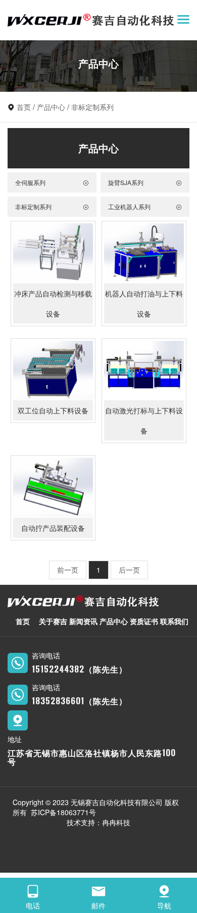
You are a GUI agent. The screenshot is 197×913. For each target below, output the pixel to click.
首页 (24, 107)
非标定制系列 (92, 107)
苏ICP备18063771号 (63, 812)
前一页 (67, 570)
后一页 (129, 570)
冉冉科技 (116, 822)
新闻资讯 (83, 621)
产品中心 (51, 107)
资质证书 (144, 621)
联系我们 (174, 621)
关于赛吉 (53, 621)
